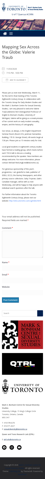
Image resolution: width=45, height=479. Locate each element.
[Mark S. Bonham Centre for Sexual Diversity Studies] (5, 34)
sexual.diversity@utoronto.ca (15, 429)
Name (5, 262)
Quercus (22, 14)
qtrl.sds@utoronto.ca (12, 439)
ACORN (29, 14)
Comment (7, 228)
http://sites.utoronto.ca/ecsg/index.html (25, 201)
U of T (15, 14)
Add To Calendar (16, 80)
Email (5, 274)
